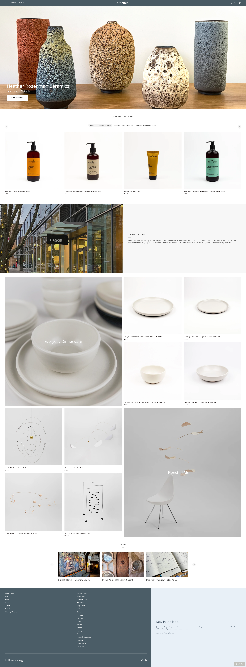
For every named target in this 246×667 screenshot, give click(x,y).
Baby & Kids (81, 606)
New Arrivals (81, 596)
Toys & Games (81, 643)
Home (79, 621)
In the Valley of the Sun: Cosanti (118, 579)
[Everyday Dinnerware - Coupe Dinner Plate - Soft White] (153, 305)
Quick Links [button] (9, 593)
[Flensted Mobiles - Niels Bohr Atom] (33, 436)
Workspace (80, 646)
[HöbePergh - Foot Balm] (153, 160)
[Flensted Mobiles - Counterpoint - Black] (93, 502)
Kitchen (79, 628)
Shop (6, 596)
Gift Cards (80, 618)
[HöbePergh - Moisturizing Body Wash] (33, 160)
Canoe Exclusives (82, 599)
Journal (7, 602)
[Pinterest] (142, 660)
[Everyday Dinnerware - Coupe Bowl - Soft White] (212, 371)
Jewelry (79, 624)
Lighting (79, 631)
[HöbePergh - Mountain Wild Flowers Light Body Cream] (93, 160)
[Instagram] (146, 660)
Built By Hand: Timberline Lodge (74, 579)
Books (79, 612)
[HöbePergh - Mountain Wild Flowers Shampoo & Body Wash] (212, 160)
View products (17, 98)
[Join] (239, 632)
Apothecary (80, 602)
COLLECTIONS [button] (82, 593)
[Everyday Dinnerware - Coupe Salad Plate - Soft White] (212, 305)
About (7, 599)
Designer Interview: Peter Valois (161, 579)
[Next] (239, 127)
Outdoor (80, 634)
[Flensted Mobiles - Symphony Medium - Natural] (33, 502)
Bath (78, 609)
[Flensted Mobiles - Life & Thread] (93, 436)
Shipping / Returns (11, 612)
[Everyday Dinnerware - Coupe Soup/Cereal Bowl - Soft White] (153, 371)
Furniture (80, 615)
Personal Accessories (84, 637)
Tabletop (80, 640)
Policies (7, 609)
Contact (7, 606)
